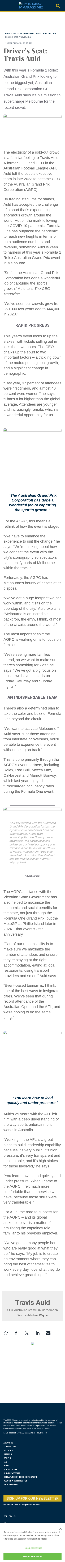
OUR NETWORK (10, 1469)
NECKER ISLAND (10, 1485)
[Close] (60, 1528)
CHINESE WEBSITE (11, 1473)
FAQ (5, 1462)
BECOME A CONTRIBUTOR (15, 1481)
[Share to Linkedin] (37, 1333)
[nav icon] (5, 5)
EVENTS (7, 1458)
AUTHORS (8, 1450)
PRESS (6, 1466)
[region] (31, 22)
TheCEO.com (41, 1433)
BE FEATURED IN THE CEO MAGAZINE (20, 1477)
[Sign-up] (48, 1333)
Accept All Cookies (32, 1556)
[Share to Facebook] (15, 1333)
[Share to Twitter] (26, 1333)
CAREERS (7, 1454)
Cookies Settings (33, 1547)
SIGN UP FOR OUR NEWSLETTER (33, 1498)
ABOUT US (8, 1443)
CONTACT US (9, 1447)
